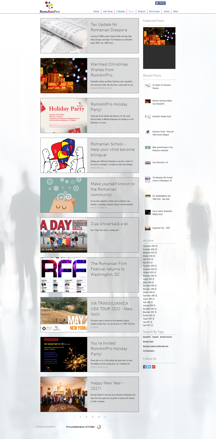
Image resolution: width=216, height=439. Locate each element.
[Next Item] (170, 36)
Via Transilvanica (148, 351)
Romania (155, 337)
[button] (141, 11)
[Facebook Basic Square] (144, 367)
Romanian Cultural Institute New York (155, 346)
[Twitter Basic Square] (149, 367)
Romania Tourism (166, 337)
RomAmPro (147, 337)
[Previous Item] (147, 36)
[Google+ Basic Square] (153, 367)
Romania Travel (148, 341)
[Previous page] (74, 417)
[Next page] (105, 417)
